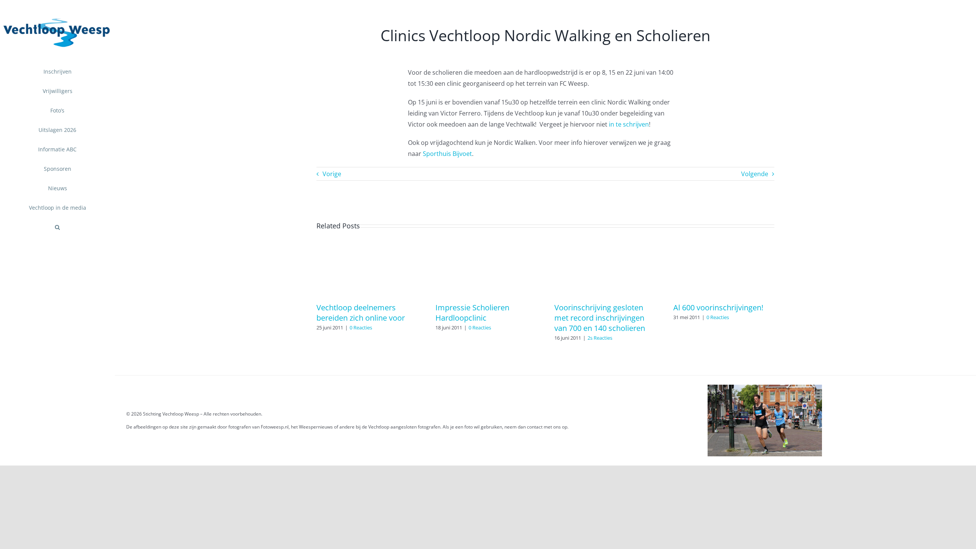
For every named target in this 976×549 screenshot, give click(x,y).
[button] (57, 227)
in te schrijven (629, 124)
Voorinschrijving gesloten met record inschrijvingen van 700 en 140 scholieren (599, 317)
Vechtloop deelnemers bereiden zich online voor (360, 312)
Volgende (754, 174)
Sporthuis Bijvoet (447, 153)
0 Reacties (361, 327)
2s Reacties (600, 337)
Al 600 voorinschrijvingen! (718, 307)
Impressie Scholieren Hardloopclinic (472, 312)
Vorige (332, 174)
